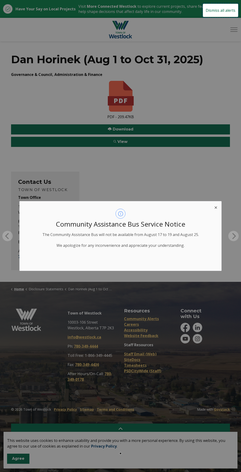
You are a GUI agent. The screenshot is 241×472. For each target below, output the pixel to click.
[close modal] (215, 206)
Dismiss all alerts (220, 10)
